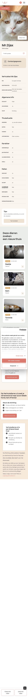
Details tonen (19, 355)
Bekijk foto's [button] (22, 37)
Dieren (6, 319)
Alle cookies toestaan (14, 360)
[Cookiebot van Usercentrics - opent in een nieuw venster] (19, 330)
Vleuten (7, 293)
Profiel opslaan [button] (7, 53)
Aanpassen (13, 365)
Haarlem (7, 266)
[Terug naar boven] (24, 688)
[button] (20, 3)
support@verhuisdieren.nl (9, 475)
